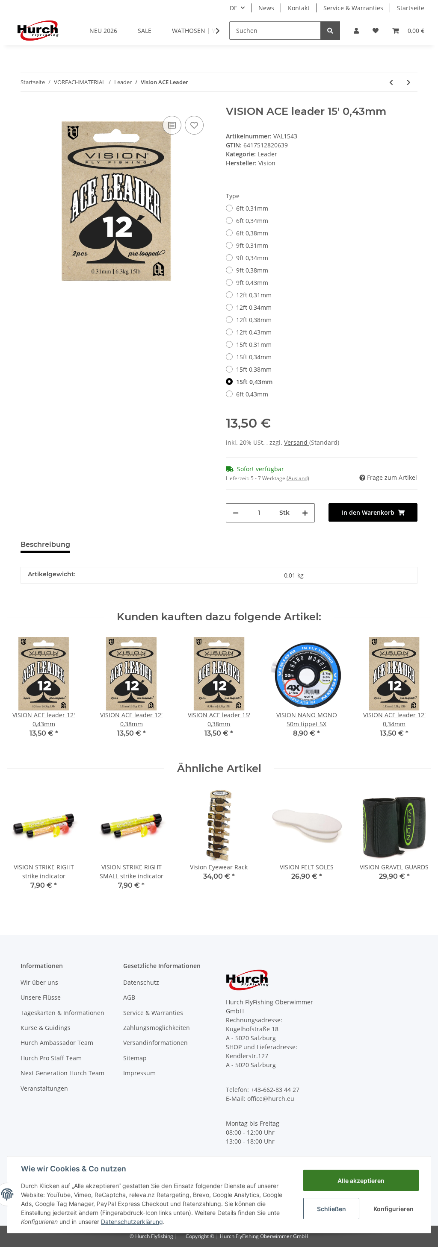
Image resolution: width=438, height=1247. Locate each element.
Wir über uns (39, 982)
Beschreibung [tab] (45, 544)
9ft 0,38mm (252, 270)
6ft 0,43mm (252, 394)
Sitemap (135, 1058)
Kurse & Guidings (46, 1028)
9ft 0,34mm (252, 258)
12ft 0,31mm (254, 295)
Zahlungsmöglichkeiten (156, 1028)
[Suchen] (330, 30)
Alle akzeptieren (361, 1180)
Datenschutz (141, 982)
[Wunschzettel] (375, 30)
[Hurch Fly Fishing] (38, 30)
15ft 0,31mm (254, 344)
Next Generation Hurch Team (62, 1073)
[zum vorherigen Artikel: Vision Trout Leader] (391, 82)
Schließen (331, 1208)
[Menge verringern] (235, 513)
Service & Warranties (353, 8)
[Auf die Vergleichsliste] (172, 125)
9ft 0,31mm (252, 245)
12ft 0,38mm (254, 320)
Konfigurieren (393, 1208)
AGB (129, 997)
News (266, 8)
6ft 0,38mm (252, 233)
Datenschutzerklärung (132, 1221)
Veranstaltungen (44, 1088)
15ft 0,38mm (254, 369)
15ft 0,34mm (254, 357)
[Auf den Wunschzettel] (194, 125)
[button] (356, 30)
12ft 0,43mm (254, 332)
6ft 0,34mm (252, 221)
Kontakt (299, 8)
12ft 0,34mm (254, 307)
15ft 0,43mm (254, 382)
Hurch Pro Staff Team (51, 1058)
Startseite (410, 8)
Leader (267, 154)
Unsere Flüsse (41, 997)
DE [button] (233, 8)
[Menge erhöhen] (305, 513)
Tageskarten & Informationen (62, 1013)
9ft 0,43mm (252, 283)
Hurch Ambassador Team (57, 1043)
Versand (296, 442)
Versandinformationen (155, 1043)
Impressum (139, 1073)
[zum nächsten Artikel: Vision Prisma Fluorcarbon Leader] (408, 82)
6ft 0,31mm (252, 208)
